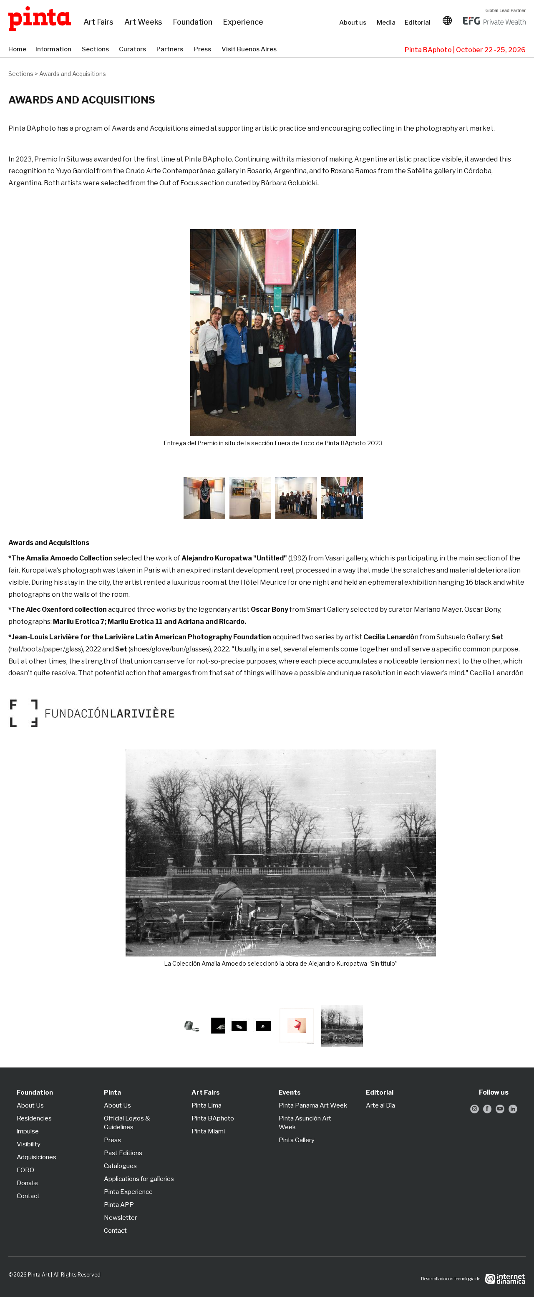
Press (203, 49)
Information (54, 49)
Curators (133, 49)
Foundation (193, 22)
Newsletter (120, 1217)
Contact (28, 1196)
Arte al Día (380, 1105)
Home (17, 49)
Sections (96, 49)
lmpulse (28, 1131)
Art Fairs (99, 22)
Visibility (28, 1144)
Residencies (34, 1118)
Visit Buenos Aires (251, 49)
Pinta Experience (128, 1192)
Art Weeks (144, 22)
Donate (27, 1183)
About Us (30, 1105)
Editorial (418, 22)
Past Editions (123, 1153)
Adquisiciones (36, 1157)
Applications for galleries (139, 1179)
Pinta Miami (208, 1131)
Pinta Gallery (297, 1140)
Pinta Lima (206, 1105)
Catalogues (120, 1166)
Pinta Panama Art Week (313, 1105)
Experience (243, 22)
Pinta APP (119, 1205)
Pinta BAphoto (212, 1118)
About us (353, 22)
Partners (171, 49)
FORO (25, 1170)
